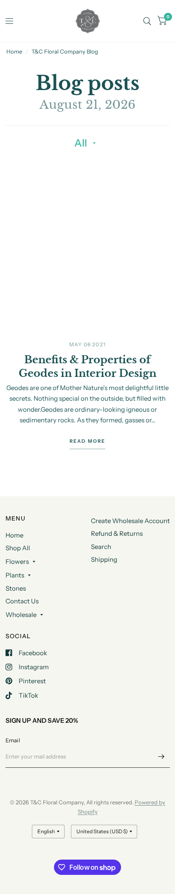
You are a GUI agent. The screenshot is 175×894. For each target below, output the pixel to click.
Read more (88, 441)
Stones (16, 588)
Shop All (18, 548)
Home (14, 51)
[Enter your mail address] (161, 757)
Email (13, 740)
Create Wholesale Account (130, 521)
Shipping (104, 559)
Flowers (17, 561)
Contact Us (22, 601)
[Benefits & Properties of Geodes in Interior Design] (88, 243)
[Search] (147, 21)
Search (101, 547)
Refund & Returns (117, 533)
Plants (15, 575)
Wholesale (21, 615)
